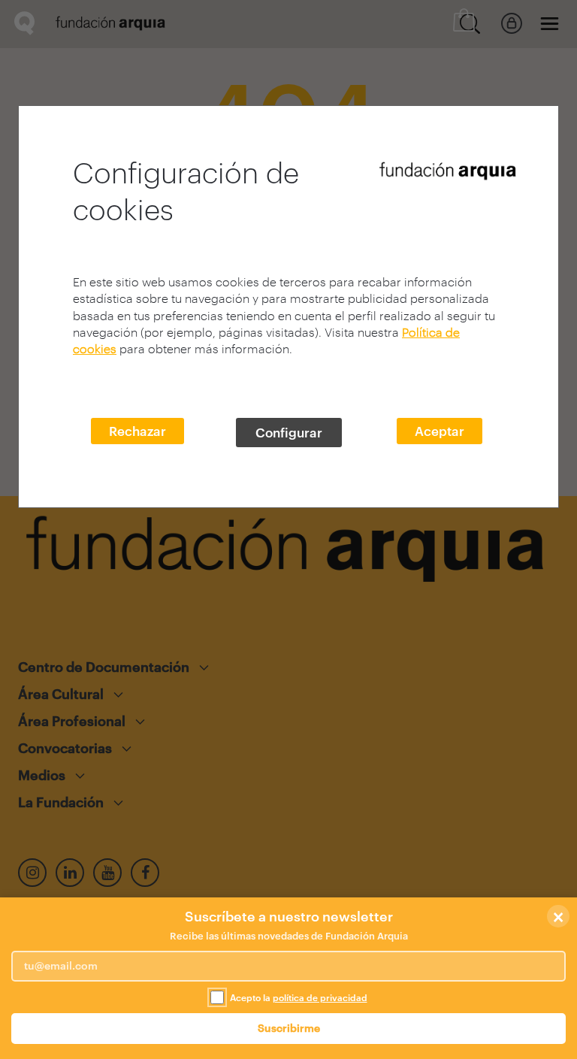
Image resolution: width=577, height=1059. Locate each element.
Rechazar (137, 430)
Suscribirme (289, 1027)
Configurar (288, 432)
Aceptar (439, 430)
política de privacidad (320, 997)
